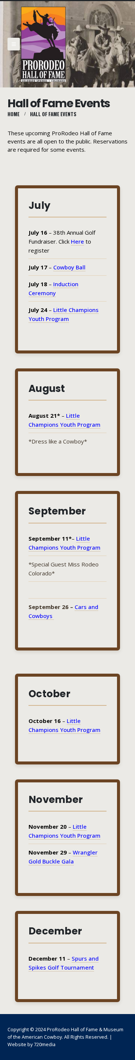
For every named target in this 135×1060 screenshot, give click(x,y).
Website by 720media (32, 1044)
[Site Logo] (43, 44)
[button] (14, 44)
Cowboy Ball (69, 267)
